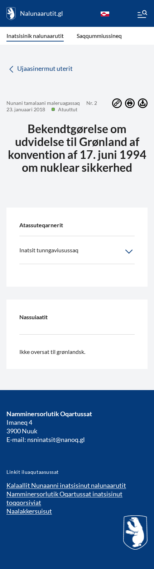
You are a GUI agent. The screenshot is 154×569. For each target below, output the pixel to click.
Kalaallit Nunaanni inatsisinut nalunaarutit (66, 485)
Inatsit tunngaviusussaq (48, 250)
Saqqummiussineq (99, 35)
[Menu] (142, 15)
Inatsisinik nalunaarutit (35, 35)
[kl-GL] (105, 13)
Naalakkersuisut (29, 511)
